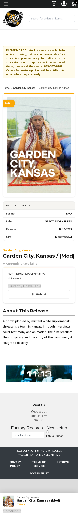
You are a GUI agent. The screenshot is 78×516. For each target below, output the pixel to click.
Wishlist (41, 294)
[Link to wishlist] (54, 4)
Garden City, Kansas (24, 88)
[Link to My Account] (64, 4)
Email (40, 420)
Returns (63, 461)
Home (6, 88)
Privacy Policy (15, 463)
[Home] (13, 18)
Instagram (40, 416)
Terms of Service (39, 463)
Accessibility (39, 473)
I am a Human (54, 435)
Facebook (40, 411)
